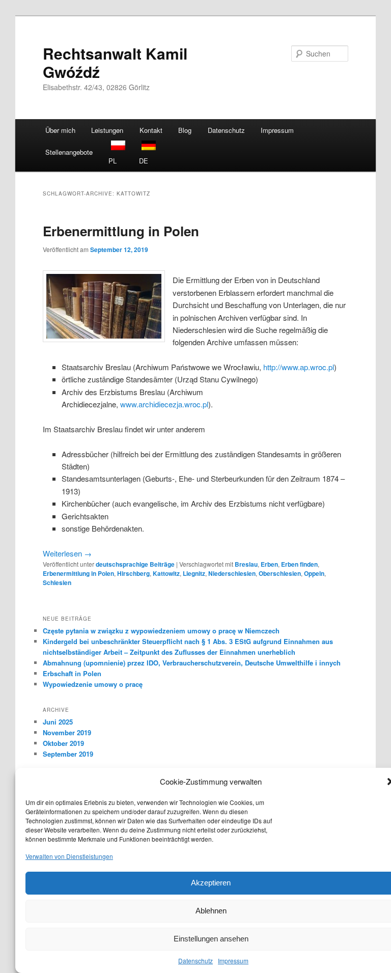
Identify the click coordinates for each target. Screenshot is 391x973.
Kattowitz (166, 573)
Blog (184, 130)
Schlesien (57, 582)
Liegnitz (194, 573)
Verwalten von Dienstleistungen (69, 856)
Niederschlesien (232, 573)
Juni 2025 (58, 722)
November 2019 (67, 732)
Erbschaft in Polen (72, 673)
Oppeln (314, 573)
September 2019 (68, 754)
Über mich (60, 130)
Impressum (233, 960)
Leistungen (107, 130)
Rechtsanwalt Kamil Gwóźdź (115, 62)
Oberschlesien (280, 573)
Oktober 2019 (63, 743)
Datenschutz (195, 960)
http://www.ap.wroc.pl (298, 367)
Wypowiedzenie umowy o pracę (93, 684)
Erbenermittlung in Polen (121, 230)
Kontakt (150, 130)
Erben (269, 564)
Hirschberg (133, 573)
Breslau (246, 564)
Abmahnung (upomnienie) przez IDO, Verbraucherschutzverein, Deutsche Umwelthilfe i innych (192, 663)
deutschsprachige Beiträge (135, 564)
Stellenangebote (69, 152)
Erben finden (299, 564)
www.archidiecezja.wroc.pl (164, 404)
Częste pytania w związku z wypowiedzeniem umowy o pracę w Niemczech (161, 630)
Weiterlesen (67, 553)
